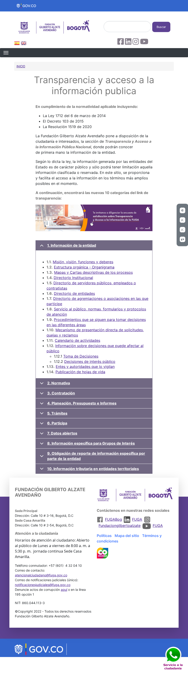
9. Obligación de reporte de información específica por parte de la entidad (96, 456)
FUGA (137, 519)
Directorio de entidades (74, 293)
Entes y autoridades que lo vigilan (85, 366)
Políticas (104, 535)
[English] (23, 43)
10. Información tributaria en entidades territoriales (93, 468)
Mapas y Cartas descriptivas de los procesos (93, 272)
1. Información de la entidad (71, 245)
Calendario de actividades (77, 340)
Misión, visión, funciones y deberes (83, 262)
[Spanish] (17, 43)
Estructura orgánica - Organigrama (84, 267)
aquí (64, 589)
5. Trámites (57, 413)
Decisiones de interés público (89, 361)
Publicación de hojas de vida (80, 372)
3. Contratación (61, 393)
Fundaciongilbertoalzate (120, 525)
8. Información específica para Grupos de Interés (91, 443)
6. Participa (57, 423)
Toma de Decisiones (80, 356)
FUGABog (113, 519)
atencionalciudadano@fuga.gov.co (41, 575)
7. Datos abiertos (62, 433)
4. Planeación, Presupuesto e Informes (81, 403)
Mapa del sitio (127, 535)
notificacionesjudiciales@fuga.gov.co (42, 585)
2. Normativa (58, 383)
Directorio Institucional (73, 277)
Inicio (21, 66)
